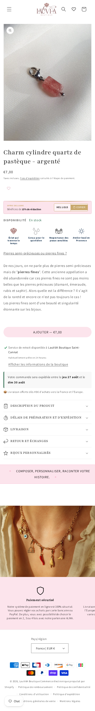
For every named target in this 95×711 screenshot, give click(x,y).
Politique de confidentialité (73, 687)
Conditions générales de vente (37, 701)
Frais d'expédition (30, 178)
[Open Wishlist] (74, 9)
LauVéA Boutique (29, 681)
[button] (9, 9)
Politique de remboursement (35, 687)
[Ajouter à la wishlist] (17, 189)
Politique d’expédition (66, 694)
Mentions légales (70, 701)
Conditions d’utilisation (34, 694)
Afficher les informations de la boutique (38, 364)
